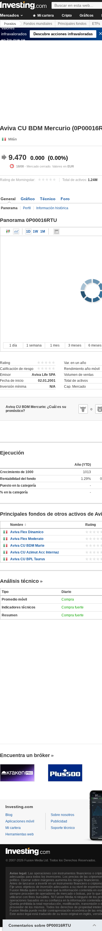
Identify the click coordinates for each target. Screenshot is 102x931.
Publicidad (59, 821)
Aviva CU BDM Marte (27, 546)
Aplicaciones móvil (19, 821)
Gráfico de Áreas (16, 231)
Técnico (48, 199)
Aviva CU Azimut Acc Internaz (34, 552)
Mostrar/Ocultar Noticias (56, 231)
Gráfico (28, 199)
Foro (65, 199)
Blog (8, 815)
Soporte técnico (63, 828)
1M (42, 231)
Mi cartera (45, 15)
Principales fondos (72, 24)
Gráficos (87, 15)
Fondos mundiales (38, 24)
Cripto (67, 15)
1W (35, 231)
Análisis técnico (19, 581)
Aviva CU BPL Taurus (27, 559)
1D (28, 231)
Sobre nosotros (62, 815)
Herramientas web (19, 834)
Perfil (27, 208)
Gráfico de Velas (8, 231)
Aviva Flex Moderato (26, 539)
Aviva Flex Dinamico (26, 532)
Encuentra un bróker (25, 755)
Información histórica (52, 208)
